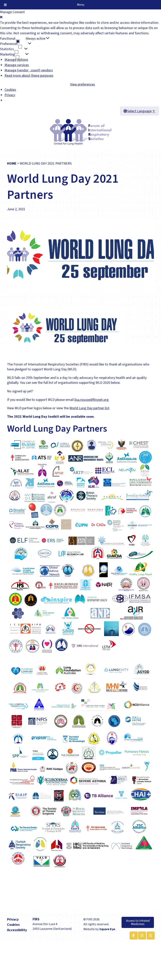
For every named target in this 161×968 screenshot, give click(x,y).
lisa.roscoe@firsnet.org (91, 399)
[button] (80, 17)
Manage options (16, 59)
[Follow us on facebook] (133, 935)
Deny (14, 84)
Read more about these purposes (29, 75)
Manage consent (12, 945)
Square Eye (107, 929)
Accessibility (17, 930)
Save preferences (56, 84)
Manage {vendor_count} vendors (29, 70)
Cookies (10, 89)
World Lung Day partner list (89, 408)
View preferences (31, 84)
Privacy (10, 95)
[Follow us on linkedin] (141, 935)
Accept (5, 84)
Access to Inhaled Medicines (138, 922)
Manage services (17, 65)
